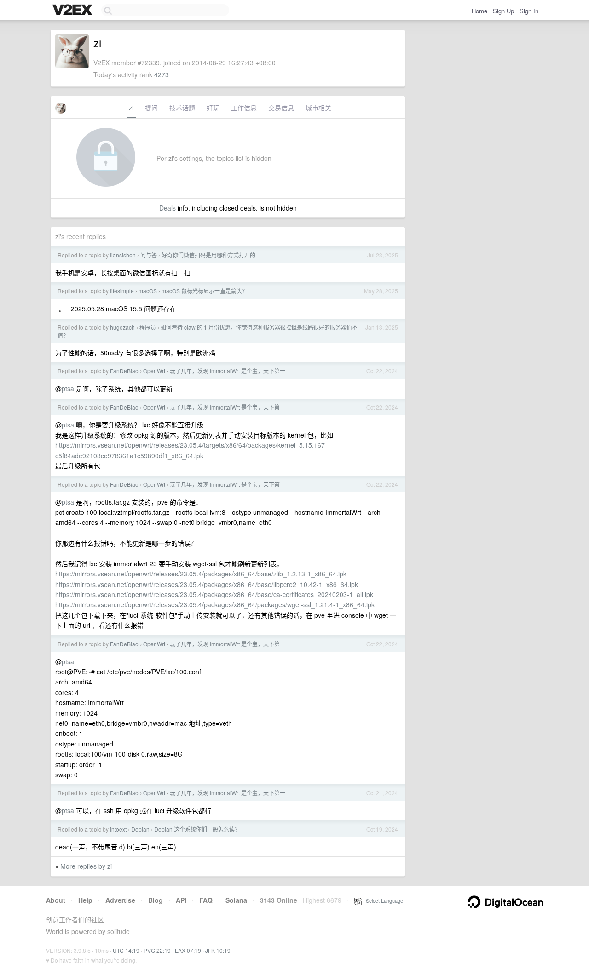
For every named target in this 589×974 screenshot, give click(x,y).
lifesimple (122, 291)
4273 (161, 74)
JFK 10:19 (218, 950)
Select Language (382, 900)
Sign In (529, 10)
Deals (167, 207)
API (181, 900)
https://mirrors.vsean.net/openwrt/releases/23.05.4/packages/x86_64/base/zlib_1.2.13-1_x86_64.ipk (200, 573)
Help (85, 900)
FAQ (206, 900)
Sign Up (503, 10)
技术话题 (182, 107)
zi (131, 107)
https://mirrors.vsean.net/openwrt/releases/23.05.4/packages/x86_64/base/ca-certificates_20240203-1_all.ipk (214, 594)
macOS (148, 291)
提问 (151, 107)
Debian (140, 829)
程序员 (147, 327)
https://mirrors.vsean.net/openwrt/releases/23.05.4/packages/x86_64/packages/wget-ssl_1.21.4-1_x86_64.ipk (215, 604)
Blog (155, 900)
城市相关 (318, 107)
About (55, 900)
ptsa (68, 388)
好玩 (213, 107)
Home (479, 10)
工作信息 (244, 107)
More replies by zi (86, 866)
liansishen (123, 255)
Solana (236, 900)
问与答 (148, 255)
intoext (118, 829)
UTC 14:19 (126, 950)
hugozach (122, 327)
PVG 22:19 (157, 950)
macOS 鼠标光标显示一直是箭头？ (205, 291)
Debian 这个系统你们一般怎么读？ (197, 829)
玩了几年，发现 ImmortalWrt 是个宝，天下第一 (227, 371)
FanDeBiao (124, 371)
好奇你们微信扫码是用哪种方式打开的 (208, 255)
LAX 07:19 (188, 950)
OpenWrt (154, 371)
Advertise (120, 900)
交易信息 (281, 107)
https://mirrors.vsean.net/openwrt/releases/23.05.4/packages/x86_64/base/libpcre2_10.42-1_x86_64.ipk (206, 584)
